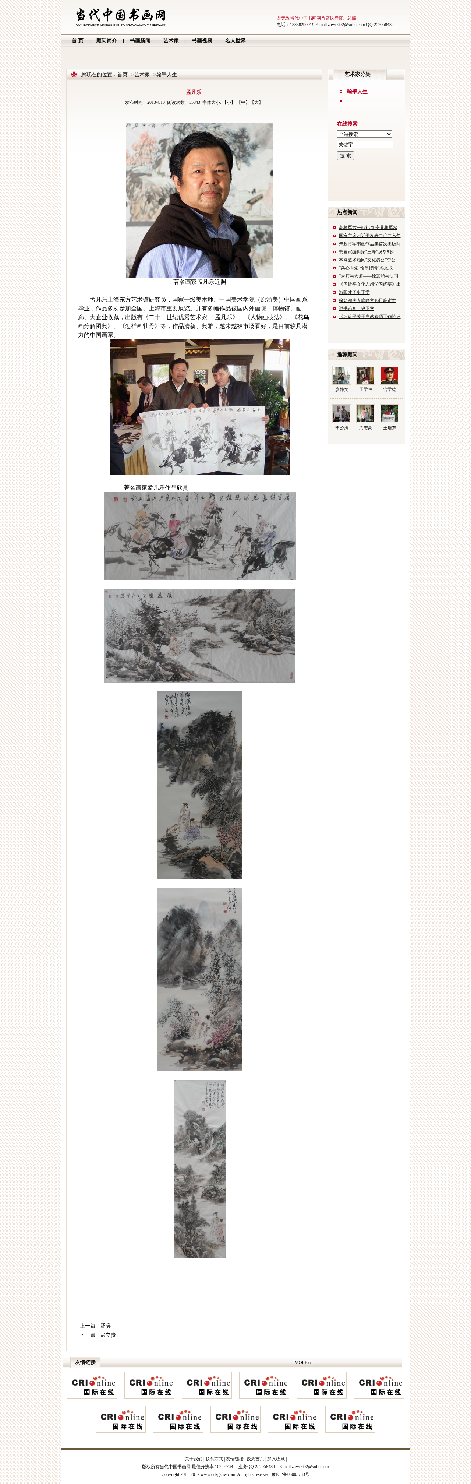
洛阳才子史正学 (354, 292)
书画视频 (202, 40)
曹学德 (389, 389)
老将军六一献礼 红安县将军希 (368, 227)
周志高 (365, 427)
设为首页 (255, 1459)
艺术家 (171, 40)
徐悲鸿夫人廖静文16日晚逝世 (367, 300)
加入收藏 (276, 1459)
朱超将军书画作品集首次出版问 (370, 243)
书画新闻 (140, 40)
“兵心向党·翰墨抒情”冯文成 (366, 268)
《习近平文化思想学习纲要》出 (370, 284)
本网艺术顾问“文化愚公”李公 (367, 259)
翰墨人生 (357, 91)
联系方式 (214, 1459)
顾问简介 (106, 40)
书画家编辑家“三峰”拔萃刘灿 (367, 251)
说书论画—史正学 (356, 308)
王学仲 (365, 389)
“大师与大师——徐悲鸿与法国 (368, 276)
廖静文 (341, 389)
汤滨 (105, 1326)
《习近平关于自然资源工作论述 (370, 316)
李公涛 (341, 427)
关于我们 (193, 1459)
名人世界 (235, 40)
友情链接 (235, 1459)
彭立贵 (108, 1335)
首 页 (78, 40)
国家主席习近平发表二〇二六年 (370, 235)
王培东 (389, 427)
